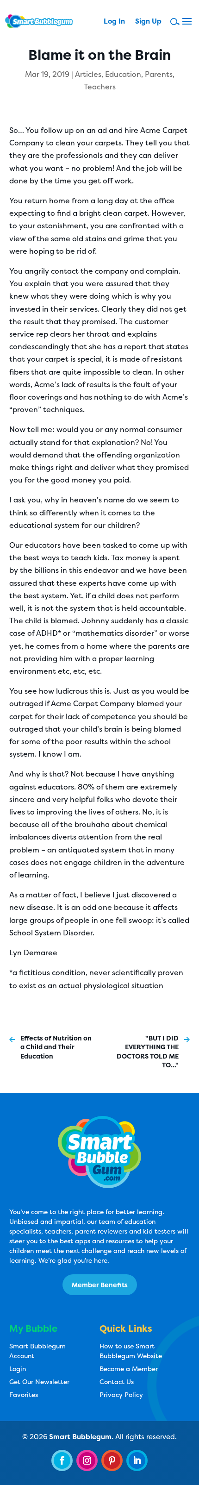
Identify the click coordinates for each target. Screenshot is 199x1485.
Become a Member (129, 1368)
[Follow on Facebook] (62, 1460)
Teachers (100, 86)
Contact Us (117, 1381)
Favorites (23, 1394)
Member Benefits (100, 1284)
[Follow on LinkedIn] (137, 1460)
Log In (114, 22)
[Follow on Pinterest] (112, 1460)
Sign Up (148, 22)
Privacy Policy (121, 1394)
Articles (88, 74)
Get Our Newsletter (39, 1381)
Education (123, 74)
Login (17, 1368)
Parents (159, 74)
